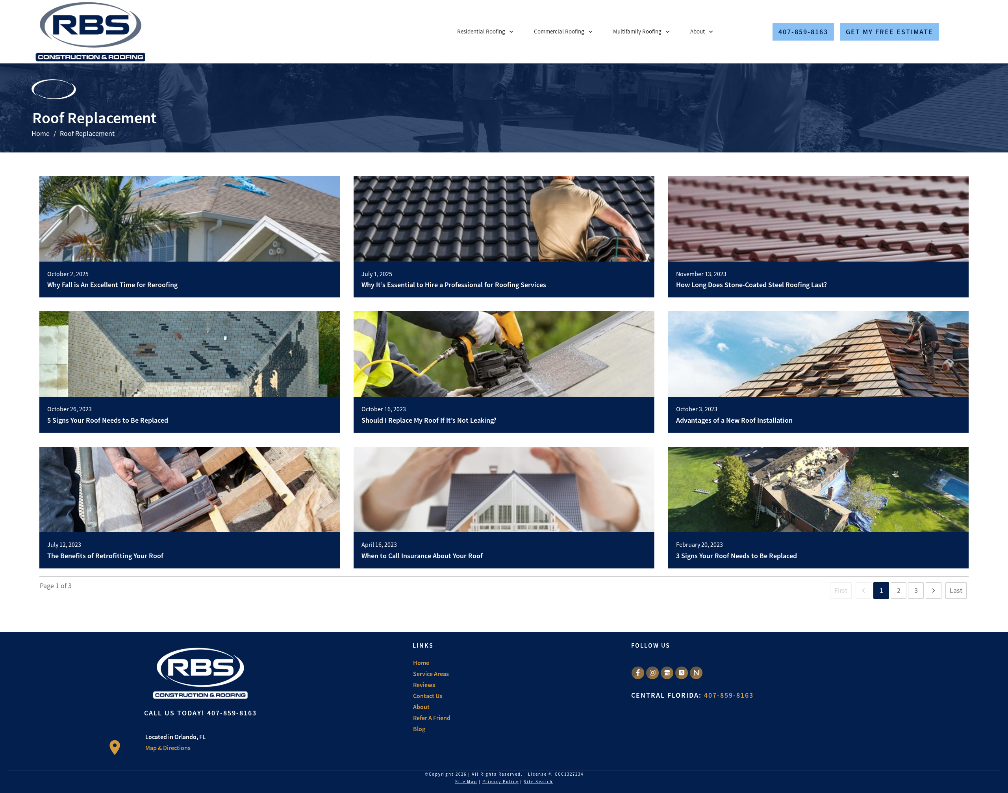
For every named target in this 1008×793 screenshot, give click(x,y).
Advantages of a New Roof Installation (734, 420)
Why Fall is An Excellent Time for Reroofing (112, 284)
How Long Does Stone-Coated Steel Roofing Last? (751, 284)
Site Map (466, 781)
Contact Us (427, 696)
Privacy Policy (500, 781)
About (421, 707)
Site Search (538, 781)
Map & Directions (168, 748)
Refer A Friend (431, 718)
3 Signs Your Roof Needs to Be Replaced (736, 555)
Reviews (424, 685)
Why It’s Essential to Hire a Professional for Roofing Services (453, 284)
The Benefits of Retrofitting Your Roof (105, 555)
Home (421, 663)
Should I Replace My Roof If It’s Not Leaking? (429, 420)
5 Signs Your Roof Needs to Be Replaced (107, 420)
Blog (419, 729)
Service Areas (431, 674)
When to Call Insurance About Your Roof (422, 555)
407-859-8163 (232, 712)
